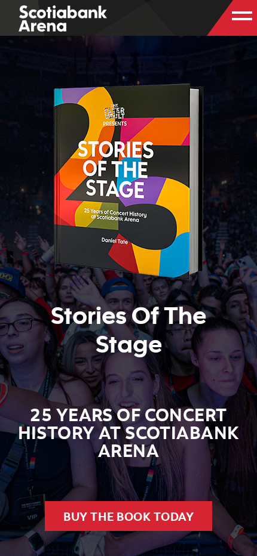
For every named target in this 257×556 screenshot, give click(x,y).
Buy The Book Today (128, 516)
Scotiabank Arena (63, 19)
